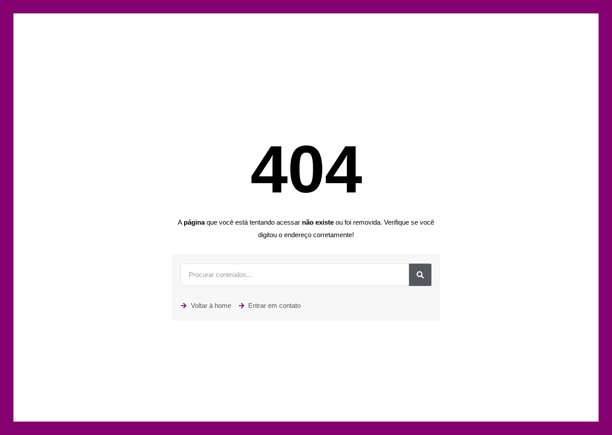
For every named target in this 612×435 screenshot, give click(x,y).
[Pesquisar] (420, 275)
